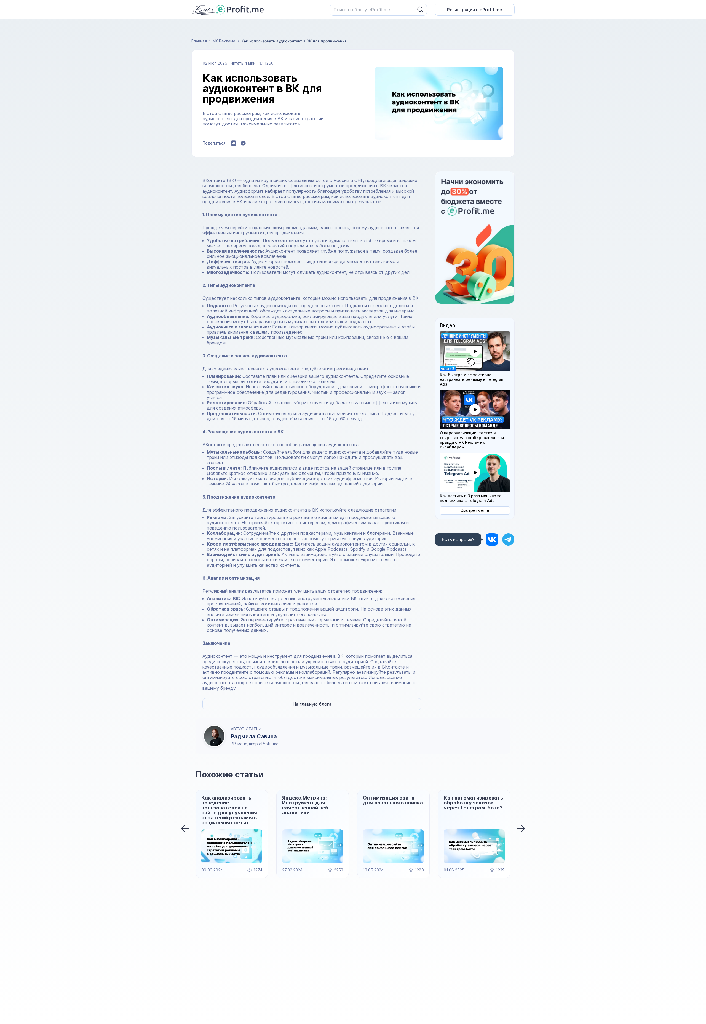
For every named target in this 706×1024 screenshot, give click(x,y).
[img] (492, 539)
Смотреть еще (475, 510)
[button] (475, 351)
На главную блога (312, 704)
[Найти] (420, 9)
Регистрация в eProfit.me (474, 9)
